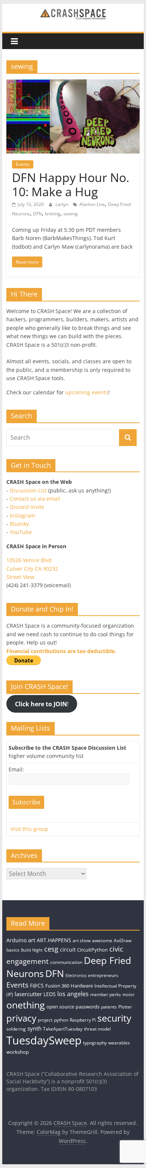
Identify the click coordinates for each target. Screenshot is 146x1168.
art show (82, 940)
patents (109, 1007)
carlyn (62, 204)
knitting (52, 213)
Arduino (16, 940)
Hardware (82, 985)
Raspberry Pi (83, 1020)
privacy (21, 1018)
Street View (20, 576)
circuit (68, 949)
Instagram (22, 515)
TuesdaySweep (44, 1040)
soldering (16, 1029)
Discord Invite (27, 506)
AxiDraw (122, 940)
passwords (88, 1006)
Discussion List (28, 490)
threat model (97, 1029)
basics (12, 950)
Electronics (76, 975)
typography (95, 1043)
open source (60, 1006)
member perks (105, 994)
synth (34, 1028)
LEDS (49, 994)
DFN (37, 213)
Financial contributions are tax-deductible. (61, 651)
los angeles (73, 994)
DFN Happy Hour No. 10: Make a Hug (70, 184)
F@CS (37, 985)
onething (25, 1004)
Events (23, 164)
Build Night (32, 950)
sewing (70, 213)
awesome (102, 940)
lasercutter (28, 994)
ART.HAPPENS (54, 940)
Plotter (125, 1007)
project (45, 1020)
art (31, 940)
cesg (51, 948)
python (61, 1020)
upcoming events (86, 392)
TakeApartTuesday (62, 1029)
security (114, 1017)
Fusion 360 (57, 985)
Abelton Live (92, 204)
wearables (119, 1043)
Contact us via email (35, 498)
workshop (17, 1052)
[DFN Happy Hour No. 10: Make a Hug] (73, 84)
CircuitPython (92, 949)
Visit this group (29, 828)
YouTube (21, 532)
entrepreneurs (103, 975)
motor (128, 994)
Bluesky (19, 523)
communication (66, 962)
